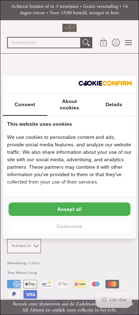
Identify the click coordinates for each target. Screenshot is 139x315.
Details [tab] (113, 104)
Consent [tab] (25, 104)
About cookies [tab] (69, 104)
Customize (69, 226)
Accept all (69, 209)
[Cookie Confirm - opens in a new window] (105, 85)
